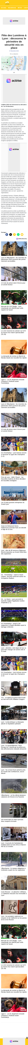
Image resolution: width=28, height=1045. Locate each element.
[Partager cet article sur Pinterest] (14, 235)
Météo (20, 7)
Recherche (12, 7)
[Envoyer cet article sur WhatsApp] (18, 235)
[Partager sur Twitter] (10, 235)
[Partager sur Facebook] (6, 235)
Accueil (3, 7)
